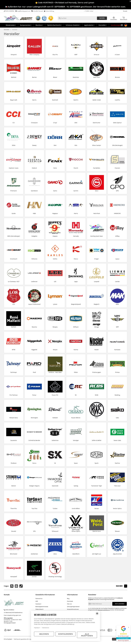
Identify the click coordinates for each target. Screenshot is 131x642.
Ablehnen (44, 634)
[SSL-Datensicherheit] (38, 18)
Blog (68, 598)
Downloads (70, 601)
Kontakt (125, 11)
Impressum (38, 604)
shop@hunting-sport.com (23, 11)
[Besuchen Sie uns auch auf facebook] (11, 586)
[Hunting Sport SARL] (18, 18)
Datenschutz (38, 598)
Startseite (6, 29)
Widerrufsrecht (39, 609)
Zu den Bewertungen (123, 636)
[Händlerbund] (44, 18)
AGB (36, 601)
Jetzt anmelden (119, 604)
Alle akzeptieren (87, 635)
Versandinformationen (73, 609)
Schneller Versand (38, 11)
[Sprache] (125, 25)
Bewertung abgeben (123, 640)
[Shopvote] (50, 18)
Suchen (102, 18)
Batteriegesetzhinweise (41, 606)
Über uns (69, 604)
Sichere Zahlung (49, 11)
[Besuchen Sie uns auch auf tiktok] (21, 586)
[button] (103, 25)
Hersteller (14, 29)
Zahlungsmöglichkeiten (73, 606)
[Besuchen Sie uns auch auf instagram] (16, 586)
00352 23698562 (9, 11)
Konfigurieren (65, 634)
